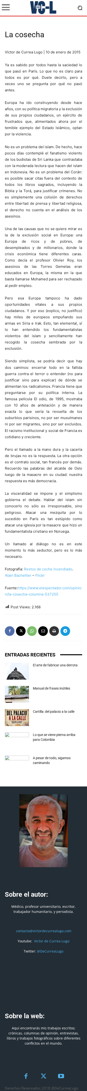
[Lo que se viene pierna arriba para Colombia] (17, 740)
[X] (21, 631)
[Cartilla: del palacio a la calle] (17, 717)
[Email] (43, 631)
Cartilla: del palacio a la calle (53, 711)
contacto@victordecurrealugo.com (43, 931)
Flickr (40, 575)
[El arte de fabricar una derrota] (17, 671)
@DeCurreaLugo (50, 951)
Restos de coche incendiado (48, 569)
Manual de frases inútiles (51, 688)
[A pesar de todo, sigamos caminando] (17, 764)
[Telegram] (65, 631)
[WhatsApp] (32, 631)
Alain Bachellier (18, 575)
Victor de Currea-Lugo (51, 941)
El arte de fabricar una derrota (55, 665)
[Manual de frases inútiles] (17, 694)
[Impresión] (54, 631)
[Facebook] (9, 631)
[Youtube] (61, 1076)
